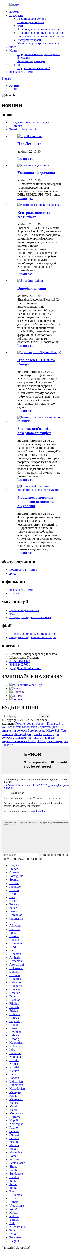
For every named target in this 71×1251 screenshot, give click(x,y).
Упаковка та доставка (36, 173)
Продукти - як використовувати (38, 54)
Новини (14, 50)
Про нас (14, 64)
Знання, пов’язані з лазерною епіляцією (34, 431)
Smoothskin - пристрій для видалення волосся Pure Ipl (29, 728)
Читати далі (25, 158)
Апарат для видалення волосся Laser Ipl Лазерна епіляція (32, 739)
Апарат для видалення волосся (38, 29)
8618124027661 (19, 664)
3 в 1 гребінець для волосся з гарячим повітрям (30, 735)
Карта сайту (55, 723)
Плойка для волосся (30, 22)
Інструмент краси (29, 40)
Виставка (23, 57)
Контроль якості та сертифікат (33, 214)
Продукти (16, 15)
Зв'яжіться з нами (21, 71)
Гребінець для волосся (32, 18)
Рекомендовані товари (30, 723)
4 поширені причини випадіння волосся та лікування (35, 501)
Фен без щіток (11, 727)
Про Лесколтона (31, 144)
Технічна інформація (31, 61)
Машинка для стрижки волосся (38, 43)
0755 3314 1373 (19, 661)
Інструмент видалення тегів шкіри (40, 36)
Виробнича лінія (31, 288)
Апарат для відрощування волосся (40, 32)
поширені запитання (23, 569)
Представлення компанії (33, 68)
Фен (20, 25)
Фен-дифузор (23, 734)
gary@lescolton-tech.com (25, 668)
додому (14, 11)
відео (12, 47)
